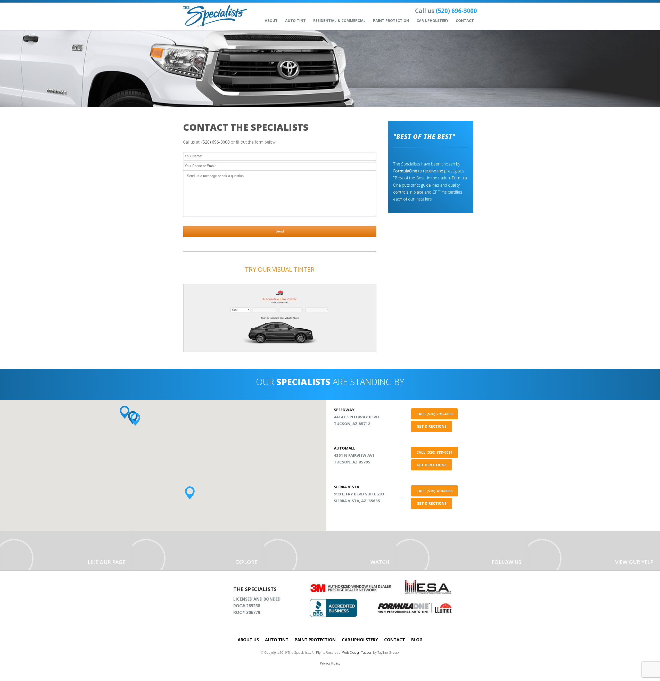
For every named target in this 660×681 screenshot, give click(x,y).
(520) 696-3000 (456, 11)
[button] (135, 419)
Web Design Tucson (357, 652)
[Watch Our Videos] (330, 550)
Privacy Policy (330, 663)
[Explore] (198, 550)
